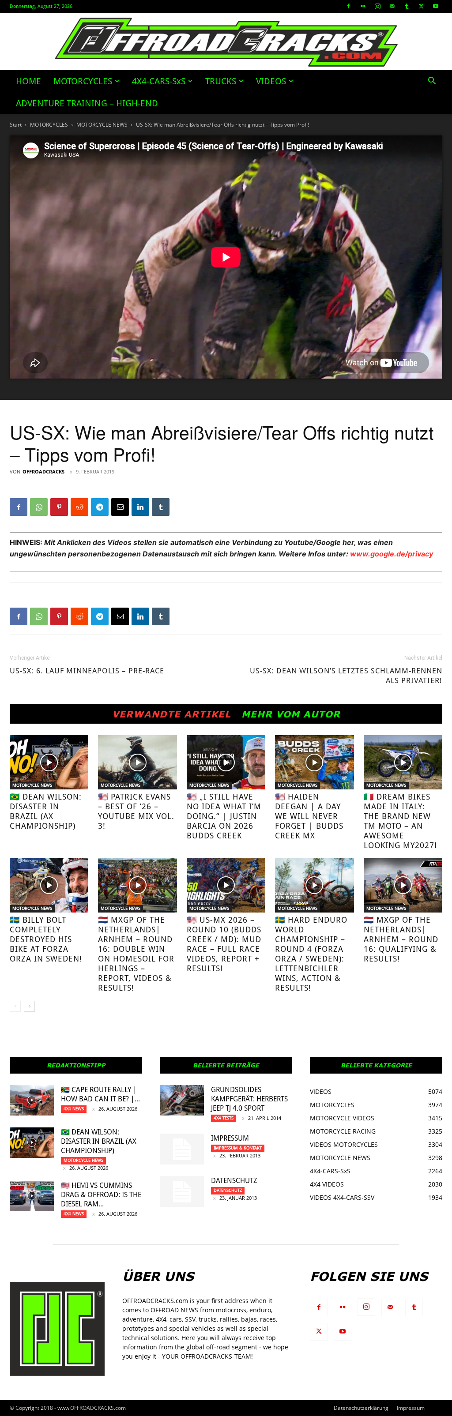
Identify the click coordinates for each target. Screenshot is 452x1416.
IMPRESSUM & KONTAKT (238, 1148)
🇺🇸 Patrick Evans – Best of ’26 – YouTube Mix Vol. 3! (136, 811)
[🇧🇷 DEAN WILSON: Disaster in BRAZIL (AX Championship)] (49, 762)
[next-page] (29, 1006)
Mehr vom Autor (290, 714)
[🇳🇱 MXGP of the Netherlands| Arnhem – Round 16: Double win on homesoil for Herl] (137, 885)
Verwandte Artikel (171, 714)
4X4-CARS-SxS (158, 81)
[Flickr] (362, 6)
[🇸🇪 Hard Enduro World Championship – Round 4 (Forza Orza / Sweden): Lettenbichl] (314, 885)
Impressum (230, 1138)
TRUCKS (220, 81)
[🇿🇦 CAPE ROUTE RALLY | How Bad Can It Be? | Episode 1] (32, 1100)
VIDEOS (271, 81)
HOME (28, 81)
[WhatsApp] (39, 507)
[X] (421, 6)
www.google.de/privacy (391, 553)
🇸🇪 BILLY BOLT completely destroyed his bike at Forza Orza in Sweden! (46, 939)
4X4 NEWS (74, 1108)
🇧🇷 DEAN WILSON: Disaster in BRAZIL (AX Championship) (46, 811)
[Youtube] (435, 6)
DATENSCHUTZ (234, 1180)
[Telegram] (100, 507)
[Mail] (392, 6)
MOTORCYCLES (82, 81)
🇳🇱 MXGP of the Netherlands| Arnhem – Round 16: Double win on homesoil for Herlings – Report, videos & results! (136, 953)
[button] (431, 82)
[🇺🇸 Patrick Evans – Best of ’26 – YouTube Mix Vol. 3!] (137, 762)
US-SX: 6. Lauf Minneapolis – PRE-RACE (87, 670)
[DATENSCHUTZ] (182, 1191)
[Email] (120, 507)
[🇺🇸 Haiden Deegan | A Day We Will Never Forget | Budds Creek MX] (314, 762)
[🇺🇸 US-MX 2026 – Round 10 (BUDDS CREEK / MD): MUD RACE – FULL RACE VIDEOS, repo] (226, 885)
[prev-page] (15, 1006)
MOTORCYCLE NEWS (102, 124)
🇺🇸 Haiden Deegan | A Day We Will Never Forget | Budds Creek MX (309, 816)
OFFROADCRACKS (43, 471)
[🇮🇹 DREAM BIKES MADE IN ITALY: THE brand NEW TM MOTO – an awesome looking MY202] (403, 762)
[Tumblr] (406, 6)
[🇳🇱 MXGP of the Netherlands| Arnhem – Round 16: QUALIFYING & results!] (403, 885)
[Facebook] (348, 6)
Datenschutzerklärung (361, 1408)
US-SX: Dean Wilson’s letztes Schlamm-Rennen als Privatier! (346, 675)
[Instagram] (377, 6)
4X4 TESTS (224, 1118)
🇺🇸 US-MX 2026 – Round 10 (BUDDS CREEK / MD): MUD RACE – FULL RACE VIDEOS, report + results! (224, 944)
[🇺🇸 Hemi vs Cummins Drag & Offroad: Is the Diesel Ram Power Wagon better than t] (32, 1196)
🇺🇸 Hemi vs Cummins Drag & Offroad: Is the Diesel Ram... (101, 1194)
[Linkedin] (140, 507)
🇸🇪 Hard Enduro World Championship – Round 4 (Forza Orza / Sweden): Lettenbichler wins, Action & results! (311, 953)
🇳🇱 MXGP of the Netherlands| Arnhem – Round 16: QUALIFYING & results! (401, 939)
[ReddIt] (79, 507)
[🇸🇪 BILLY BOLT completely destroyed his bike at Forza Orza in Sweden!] (49, 885)
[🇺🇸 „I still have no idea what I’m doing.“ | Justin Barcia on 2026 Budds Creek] (226, 762)
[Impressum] (182, 1149)
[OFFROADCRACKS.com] (226, 42)
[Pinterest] (59, 507)
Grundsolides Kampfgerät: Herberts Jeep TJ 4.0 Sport (249, 1098)
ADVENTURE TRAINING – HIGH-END (87, 103)
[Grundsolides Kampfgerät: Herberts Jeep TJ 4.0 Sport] (182, 1100)
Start (16, 124)
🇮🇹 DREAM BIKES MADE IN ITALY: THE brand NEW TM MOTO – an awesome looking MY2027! (400, 821)
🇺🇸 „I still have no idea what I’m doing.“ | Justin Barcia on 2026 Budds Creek (224, 816)
